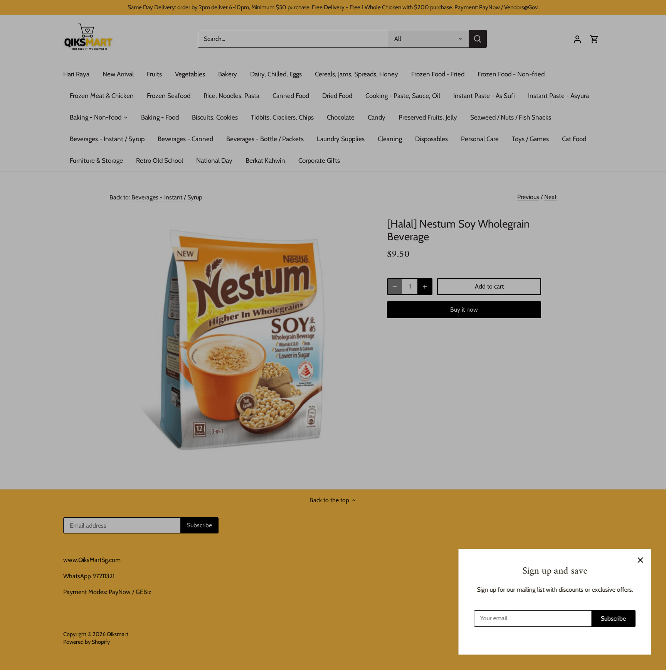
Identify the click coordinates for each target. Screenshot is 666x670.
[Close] (639, 560)
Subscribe (613, 618)
